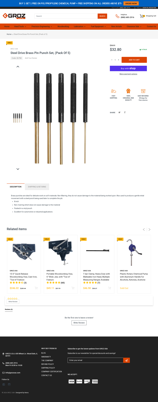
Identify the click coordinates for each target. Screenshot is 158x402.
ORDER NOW (131, 3)
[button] (91, 282)
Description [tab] (15, 187)
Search (102, 16)
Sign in (145, 8)
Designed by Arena (22, 393)
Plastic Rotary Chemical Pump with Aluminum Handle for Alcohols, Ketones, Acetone (134, 277)
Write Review (79, 323)
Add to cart (134, 60)
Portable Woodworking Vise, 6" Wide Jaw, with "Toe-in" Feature (60, 277)
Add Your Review (31, 58)
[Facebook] (124, 112)
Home (9, 34)
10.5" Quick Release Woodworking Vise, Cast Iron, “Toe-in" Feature (23, 277)
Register (152, 8)
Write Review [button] (13, 302)
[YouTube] (9, 384)
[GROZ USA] (14, 16)
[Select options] (110, 288)
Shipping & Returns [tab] (37, 187)
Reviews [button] (9, 309)
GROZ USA (14, 49)
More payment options (128, 74)
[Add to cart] (36, 288)
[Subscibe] (126, 360)
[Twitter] (119, 112)
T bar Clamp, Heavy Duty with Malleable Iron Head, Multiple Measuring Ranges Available (96, 277)
